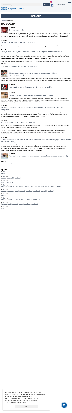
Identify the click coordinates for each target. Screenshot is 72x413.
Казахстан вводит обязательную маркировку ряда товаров (31, 95)
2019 (4, 185)
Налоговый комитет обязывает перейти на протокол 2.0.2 (30, 87)
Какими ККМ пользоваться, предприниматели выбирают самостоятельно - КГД (38, 156)
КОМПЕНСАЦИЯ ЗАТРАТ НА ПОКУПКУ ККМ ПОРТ (19, 122)
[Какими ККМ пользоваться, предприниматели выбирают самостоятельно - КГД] (4, 156)
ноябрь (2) (44, 191)
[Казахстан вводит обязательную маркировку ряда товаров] (4, 95)
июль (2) (22, 199)
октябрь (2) (53, 186)
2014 (4, 206)
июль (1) (3, 178)
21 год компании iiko (16, 30)
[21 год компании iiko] (4, 30)
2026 (4, 172)
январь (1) (4, 191)
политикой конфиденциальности (21, 401)
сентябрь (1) (10, 178)
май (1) (10, 204)
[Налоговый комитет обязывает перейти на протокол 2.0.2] (4, 87)
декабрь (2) (17, 178)
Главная (3, 20)
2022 (4, 176)
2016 (4, 198)
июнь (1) (3, 182)
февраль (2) (11, 199)
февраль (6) (11, 186)
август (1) (3, 173)
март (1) (17, 191)
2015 (4, 202)
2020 (4, 180)
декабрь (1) (36, 199)
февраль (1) (11, 191)
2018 (4, 189)
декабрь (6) (50, 191)
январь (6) (4, 186)
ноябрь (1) (10, 182)
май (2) (22, 186)
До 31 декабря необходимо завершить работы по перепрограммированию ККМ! (31, 52)
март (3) (17, 186)
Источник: (19, 66)
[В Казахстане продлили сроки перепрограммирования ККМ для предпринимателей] (4, 73)
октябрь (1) (29, 199)
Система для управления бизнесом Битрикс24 (18, 42)
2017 (4, 193)
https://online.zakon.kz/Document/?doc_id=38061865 (22, 66)
